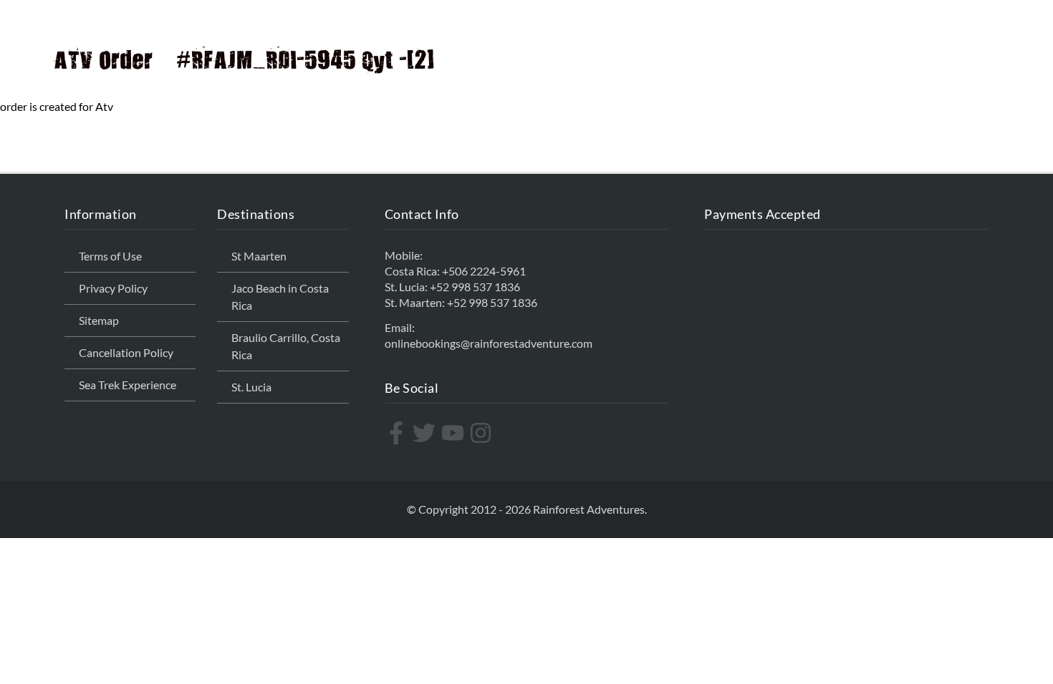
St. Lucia (251, 387)
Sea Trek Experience (127, 384)
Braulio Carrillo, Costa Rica (285, 346)
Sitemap (99, 320)
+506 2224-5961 (484, 271)
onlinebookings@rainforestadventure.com (488, 343)
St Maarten (259, 256)
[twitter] (426, 432)
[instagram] (482, 432)
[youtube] (454, 432)
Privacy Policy (113, 288)
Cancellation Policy (126, 352)
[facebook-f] (398, 432)
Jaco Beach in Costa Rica (280, 296)
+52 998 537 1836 (475, 286)
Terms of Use (110, 256)
